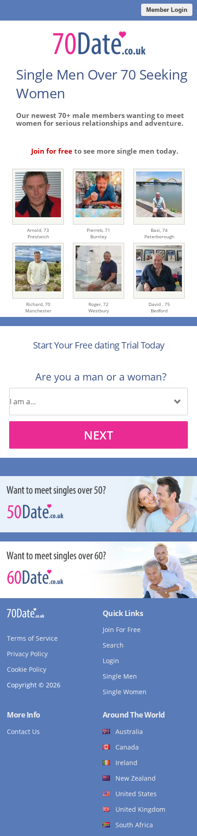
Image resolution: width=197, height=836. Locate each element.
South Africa (134, 824)
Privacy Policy (27, 653)
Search (113, 645)
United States (136, 793)
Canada (127, 747)
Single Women (125, 691)
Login (111, 660)
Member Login (166, 9)
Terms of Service (32, 638)
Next (98, 435)
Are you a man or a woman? (100, 376)
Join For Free (122, 629)
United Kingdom (140, 809)
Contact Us (23, 731)
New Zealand (135, 778)
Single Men (120, 676)
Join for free (51, 150)
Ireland (126, 762)
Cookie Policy (26, 669)
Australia (129, 731)
